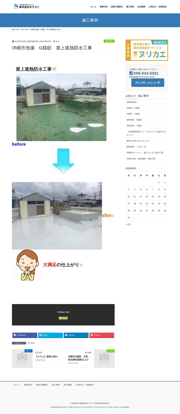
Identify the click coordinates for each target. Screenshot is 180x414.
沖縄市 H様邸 (133, 114)
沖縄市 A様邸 (134, 108)
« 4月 (128, 224)
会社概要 (68, 385)
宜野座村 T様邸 (134, 126)
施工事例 (109, 41)
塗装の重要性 (42, 385)
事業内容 (28, 385)
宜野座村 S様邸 (134, 120)
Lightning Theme (79, 407)
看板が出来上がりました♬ (138, 141)
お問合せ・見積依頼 (85, 385)
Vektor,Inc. (116, 407)
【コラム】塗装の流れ (46, 356)
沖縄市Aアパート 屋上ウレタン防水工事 (145, 152)
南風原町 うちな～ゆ (136, 147)
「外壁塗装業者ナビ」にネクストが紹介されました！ (146, 133)
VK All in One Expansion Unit (99, 407)
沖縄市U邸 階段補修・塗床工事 (141, 159)
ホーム (17, 385)
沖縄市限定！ (132, 102)
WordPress (64, 407)
